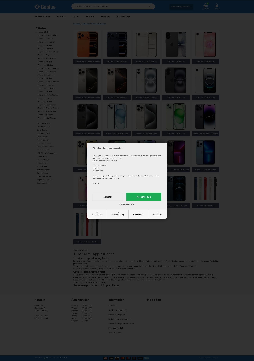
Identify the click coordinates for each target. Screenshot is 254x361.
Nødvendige (97, 214)
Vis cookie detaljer (127, 204)
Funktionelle (138, 214)
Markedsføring (118, 214)
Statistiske (157, 214)
